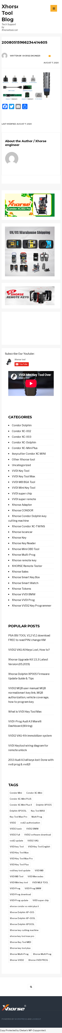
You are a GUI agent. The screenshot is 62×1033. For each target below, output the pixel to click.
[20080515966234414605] (31, 86)
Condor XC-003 (21, 436)
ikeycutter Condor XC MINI (29, 453)
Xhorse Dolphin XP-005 (22, 912)
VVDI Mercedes (35, 876)
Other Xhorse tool (23, 459)
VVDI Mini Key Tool (23, 487)
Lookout (36, 1019)
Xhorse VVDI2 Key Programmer (31, 605)
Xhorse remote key (24, 560)
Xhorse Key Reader (24, 543)
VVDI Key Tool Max (23, 476)
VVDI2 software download (37, 834)
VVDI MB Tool (16, 876)
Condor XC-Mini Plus (25, 448)
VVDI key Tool (17, 846)
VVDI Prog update (19, 900)
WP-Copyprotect (37, 1030)
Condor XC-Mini (34, 793)
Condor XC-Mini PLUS (20, 798)
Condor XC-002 (21, 431)
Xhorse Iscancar (22, 532)
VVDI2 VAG (33, 840)
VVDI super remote (24, 499)
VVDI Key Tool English (39, 846)
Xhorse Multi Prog (42, 954)
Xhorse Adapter (22, 504)
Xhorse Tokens (21, 588)
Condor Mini (16, 793)
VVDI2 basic (16, 828)
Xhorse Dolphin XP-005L (22, 918)
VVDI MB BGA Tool (23, 482)
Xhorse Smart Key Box (26, 577)
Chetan (22, 1030)
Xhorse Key (19, 537)
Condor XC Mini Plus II (21, 804)
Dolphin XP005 (44, 804)
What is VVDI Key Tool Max (25, 711)
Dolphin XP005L (18, 810)
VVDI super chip (22, 493)
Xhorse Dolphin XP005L (22, 924)
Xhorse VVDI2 (17, 960)
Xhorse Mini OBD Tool (25, 549)
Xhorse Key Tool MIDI (20, 942)
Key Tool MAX (38, 810)
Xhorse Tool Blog (11, 13)
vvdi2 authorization (30, 822)
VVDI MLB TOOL (40, 882)
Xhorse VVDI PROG (38, 960)
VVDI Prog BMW (33, 888)
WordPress (21, 1019)
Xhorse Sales (20, 571)
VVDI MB (39, 870)
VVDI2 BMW (32, 828)
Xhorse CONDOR (22, 510)
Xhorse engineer (31, 56)
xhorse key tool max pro (22, 936)
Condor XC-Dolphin (24, 442)
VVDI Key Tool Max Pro (21, 858)
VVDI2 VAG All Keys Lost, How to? (29, 649)
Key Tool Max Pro (18, 816)
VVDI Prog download (20, 894)
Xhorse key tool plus (20, 948)
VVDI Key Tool (20, 470)
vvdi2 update (16, 840)
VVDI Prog (15, 888)
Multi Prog (37, 816)
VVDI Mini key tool (19, 882)
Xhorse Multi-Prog (23, 554)
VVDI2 (13, 822)
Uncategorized (21, 465)
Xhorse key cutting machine (24, 930)
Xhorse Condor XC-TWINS (28, 526)
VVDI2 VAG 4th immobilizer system (30, 735)
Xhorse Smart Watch (25, 583)
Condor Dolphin (22, 425)
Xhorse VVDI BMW (24, 594)
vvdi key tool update (20, 870)
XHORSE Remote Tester (27, 566)
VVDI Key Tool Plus (19, 864)
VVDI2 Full (15, 834)
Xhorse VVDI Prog (23, 600)
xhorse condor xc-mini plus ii (24, 906)
